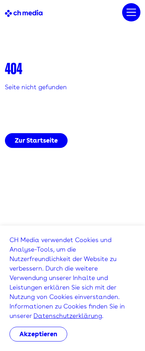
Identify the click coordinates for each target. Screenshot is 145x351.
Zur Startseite (36, 140)
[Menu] (131, 12)
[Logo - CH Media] (24, 12)
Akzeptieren (38, 334)
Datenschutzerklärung (67, 315)
